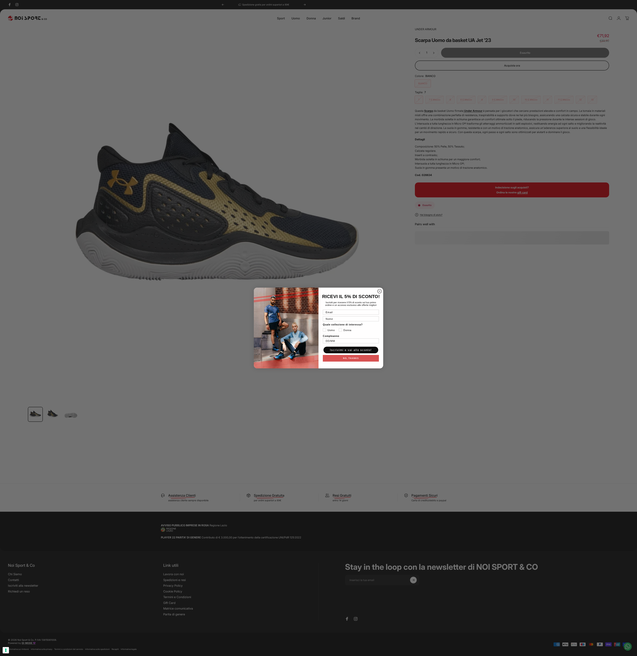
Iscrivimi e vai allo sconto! (351, 350)
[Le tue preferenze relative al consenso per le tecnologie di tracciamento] (6, 650)
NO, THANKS (351, 358)
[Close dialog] (380, 291)
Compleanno (331, 336)
